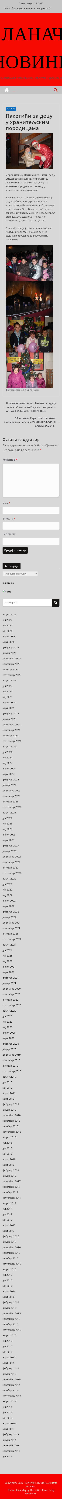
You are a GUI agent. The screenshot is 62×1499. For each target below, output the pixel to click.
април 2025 (9, 702)
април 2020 (9, 1032)
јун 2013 (7, 1456)
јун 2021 (7, 955)
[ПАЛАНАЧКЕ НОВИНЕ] (6, 90)
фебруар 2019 (11, 1104)
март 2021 (8, 972)
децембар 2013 (12, 1445)
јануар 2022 (9, 917)
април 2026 (9, 636)
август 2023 (9, 812)
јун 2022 (7, 889)
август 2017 (9, 1203)
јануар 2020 (9, 1049)
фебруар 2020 (11, 1043)
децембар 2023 (12, 790)
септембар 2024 (12, 740)
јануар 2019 (9, 1109)
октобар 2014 (10, 1390)
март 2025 (8, 707)
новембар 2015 (11, 1318)
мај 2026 (7, 630)
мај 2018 (7, 1153)
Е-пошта (9, 518)
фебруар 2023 (11, 845)
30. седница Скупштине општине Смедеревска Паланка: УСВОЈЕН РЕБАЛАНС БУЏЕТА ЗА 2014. (30, 421)
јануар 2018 (9, 1175)
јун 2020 (7, 1021)
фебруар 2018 (11, 1170)
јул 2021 (7, 950)
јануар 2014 (9, 1439)
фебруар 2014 (11, 1434)
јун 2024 (7, 757)
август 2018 (9, 1137)
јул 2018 (7, 1142)
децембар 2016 (12, 1247)
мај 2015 (7, 1351)
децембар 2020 (12, 988)
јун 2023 (7, 823)
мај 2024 (7, 762)
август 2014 (9, 1401)
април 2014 (9, 1423)
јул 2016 (7, 1274)
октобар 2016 (10, 1258)
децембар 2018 (12, 1115)
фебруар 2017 (11, 1236)
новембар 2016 (11, 1252)
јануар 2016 (9, 1307)
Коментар (10, 459)
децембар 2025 (12, 658)
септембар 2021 (12, 939)
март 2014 (8, 1428)
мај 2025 (7, 696)
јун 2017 (7, 1214)
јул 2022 (7, 884)
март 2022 (8, 906)
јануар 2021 (9, 983)
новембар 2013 (11, 1450)
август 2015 (9, 1335)
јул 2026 (7, 619)
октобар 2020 (10, 999)
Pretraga (55, 602)
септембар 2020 (12, 1005)
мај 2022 (7, 895)
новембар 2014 (11, 1384)
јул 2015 (7, 1340)
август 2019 (9, 1076)
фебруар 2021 (11, 977)
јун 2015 (7, 1346)
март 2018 (8, 1164)
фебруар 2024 (11, 779)
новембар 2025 (11, 663)
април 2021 (9, 966)
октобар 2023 (10, 801)
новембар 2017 (11, 1186)
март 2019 (8, 1098)
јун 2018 (7, 1148)
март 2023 (8, 840)
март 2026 (8, 641)
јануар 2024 (9, 785)
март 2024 (8, 773)
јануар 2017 (9, 1241)
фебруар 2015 (11, 1368)
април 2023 (9, 834)
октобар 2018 (10, 1126)
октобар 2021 (10, 933)
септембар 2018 (12, 1131)
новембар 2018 (11, 1120)
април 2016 (9, 1291)
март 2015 (8, 1362)
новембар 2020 (11, 994)
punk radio (8, 582)
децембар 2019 (12, 1054)
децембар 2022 (12, 856)
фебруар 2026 (11, 647)
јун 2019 (7, 1082)
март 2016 (8, 1296)
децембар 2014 (12, 1379)
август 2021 (9, 944)
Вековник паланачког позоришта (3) (31, 8)
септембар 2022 (12, 873)
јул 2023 (7, 818)
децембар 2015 (12, 1313)
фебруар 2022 (11, 911)
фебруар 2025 (11, 713)
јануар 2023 (9, 851)
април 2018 (9, 1159)
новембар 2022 (11, 862)
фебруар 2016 (11, 1302)
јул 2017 (7, 1208)
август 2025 (9, 680)
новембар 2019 (11, 1060)
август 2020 (9, 1010)
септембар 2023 (12, 807)
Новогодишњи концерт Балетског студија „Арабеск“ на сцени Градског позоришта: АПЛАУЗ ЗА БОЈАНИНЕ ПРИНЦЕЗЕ (31, 407)
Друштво (11, 109)
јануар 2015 (9, 1373)
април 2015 (9, 1357)
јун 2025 (7, 691)
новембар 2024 (11, 729)
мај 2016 (7, 1285)
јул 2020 (7, 1016)
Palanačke (34, 390)
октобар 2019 (10, 1065)
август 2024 (9, 746)
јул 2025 (7, 685)
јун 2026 (7, 625)
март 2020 (8, 1038)
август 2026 (9, 614)
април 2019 (9, 1093)
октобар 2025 (10, 669)
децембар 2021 (12, 922)
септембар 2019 (12, 1071)
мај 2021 (7, 961)
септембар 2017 (12, 1197)
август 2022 (9, 878)
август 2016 (9, 1269)
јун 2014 (7, 1412)
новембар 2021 (11, 928)
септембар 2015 (12, 1329)
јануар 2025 (9, 718)
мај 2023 (7, 829)
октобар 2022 (10, 867)
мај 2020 (7, 1027)
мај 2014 (7, 1417)
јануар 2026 (9, 652)
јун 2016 (7, 1280)
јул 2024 (7, 751)
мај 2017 (7, 1219)
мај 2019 (7, 1087)
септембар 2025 (12, 674)
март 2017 (8, 1230)
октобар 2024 (10, 735)
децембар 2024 (12, 724)
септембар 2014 (12, 1395)
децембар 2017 (12, 1181)
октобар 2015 (10, 1324)
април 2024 (9, 768)
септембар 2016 (12, 1263)
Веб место (9, 534)
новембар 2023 (11, 796)
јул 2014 (7, 1406)
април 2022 (9, 900)
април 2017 (9, 1225)
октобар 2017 (10, 1192)
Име (6, 503)
